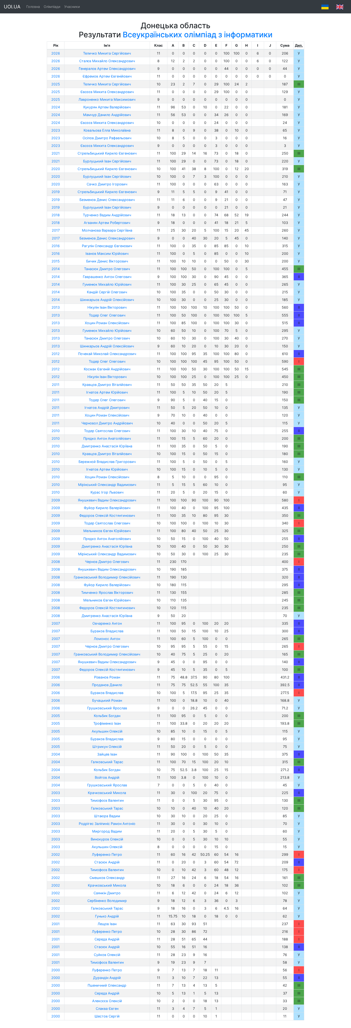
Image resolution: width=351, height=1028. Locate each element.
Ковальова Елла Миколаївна (107, 130)
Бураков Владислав (106, 631)
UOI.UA (12, 7)
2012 (56, 354)
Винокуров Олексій (107, 839)
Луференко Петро (107, 854)
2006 (55, 677)
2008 (55, 562)
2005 (55, 716)
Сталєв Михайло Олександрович (107, 61)
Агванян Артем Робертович (107, 223)
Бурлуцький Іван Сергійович (107, 161)
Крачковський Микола (107, 793)
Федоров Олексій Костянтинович (107, 515)
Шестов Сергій (107, 1016)
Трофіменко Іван (107, 723)
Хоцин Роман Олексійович (107, 323)
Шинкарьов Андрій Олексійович (107, 300)
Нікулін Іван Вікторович (107, 307)
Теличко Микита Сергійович (107, 53)
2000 (55, 970)
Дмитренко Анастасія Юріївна (107, 446)
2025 (55, 84)
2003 (55, 793)
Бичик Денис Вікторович (107, 261)
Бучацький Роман (107, 700)
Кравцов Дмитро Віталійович (107, 385)
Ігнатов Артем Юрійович (107, 392)
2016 (56, 246)
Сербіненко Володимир (107, 901)
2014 (56, 269)
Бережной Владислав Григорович (107, 462)
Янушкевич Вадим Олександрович (107, 500)
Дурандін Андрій (107, 978)
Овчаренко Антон (107, 623)
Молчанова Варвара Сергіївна (107, 230)
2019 (56, 192)
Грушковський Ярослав (107, 708)
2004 (55, 754)
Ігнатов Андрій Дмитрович (107, 408)
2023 (55, 130)
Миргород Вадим (107, 831)
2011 (55, 385)
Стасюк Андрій (107, 862)
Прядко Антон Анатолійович (107, 438)
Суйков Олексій (107, 955)
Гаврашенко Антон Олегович (107, 277)
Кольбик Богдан (107, 716)
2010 (56, 431)
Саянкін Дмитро (107, 893)
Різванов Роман (107, 677)
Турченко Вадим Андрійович (107, 215)
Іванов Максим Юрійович (106, 253)
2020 (55, 169)
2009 (55, 500)
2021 (56, 153)
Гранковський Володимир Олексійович (107, 577)
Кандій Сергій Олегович (107, 292)
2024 (55, 107)
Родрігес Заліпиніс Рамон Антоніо (107, 824)
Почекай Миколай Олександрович (107, 354)
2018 (56, 215)
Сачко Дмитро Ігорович (107, 184)
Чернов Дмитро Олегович (107, 562)
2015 (56, 261)
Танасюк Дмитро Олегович (107, 269)
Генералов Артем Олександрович (107, 69)
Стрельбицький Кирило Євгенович (107, 153)
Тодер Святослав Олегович (107, 431)
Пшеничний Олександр (107, 985)
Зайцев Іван (107, 754)
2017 (56, 230)
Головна (33, 7)
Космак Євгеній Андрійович (107, 369)
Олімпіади (52, 7)
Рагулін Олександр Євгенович (107, 246)
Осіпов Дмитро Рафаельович (107, 138)
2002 (55, 854)
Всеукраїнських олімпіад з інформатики (197, 34)
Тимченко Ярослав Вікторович (107, 592)
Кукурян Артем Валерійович (107, 107)
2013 (56, 307)
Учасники (72, 7)
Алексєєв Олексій (107, 1001)
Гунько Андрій (107, 916)
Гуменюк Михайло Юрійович (107, 284)
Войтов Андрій (107, 777)
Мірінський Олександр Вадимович (107, 485)
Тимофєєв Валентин (107, 800)
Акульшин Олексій (107, 731)
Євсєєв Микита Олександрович (107, 92)
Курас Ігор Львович (106, 492)
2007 (56, 623)
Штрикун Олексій (107, 747)
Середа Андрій (107, 939)
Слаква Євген (107, 1008)
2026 (55, 53)
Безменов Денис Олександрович (107, 200)
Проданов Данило (107, 685)
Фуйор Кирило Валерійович (107, 508)
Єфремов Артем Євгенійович (107, 76)
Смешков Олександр (107, 878)
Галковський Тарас (107, 762)
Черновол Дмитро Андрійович (107, 423)
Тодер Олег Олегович (107, 315)
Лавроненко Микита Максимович (107, 99)
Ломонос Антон (107, 639)
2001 (56, 924)
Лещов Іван (107, 924)
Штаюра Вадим (107, 816)
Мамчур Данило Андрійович (107, 115)
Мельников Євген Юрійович (107, 531)
